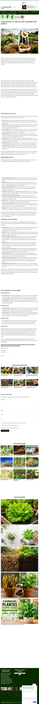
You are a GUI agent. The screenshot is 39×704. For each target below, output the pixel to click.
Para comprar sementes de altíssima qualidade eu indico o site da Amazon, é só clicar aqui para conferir (18, 345)
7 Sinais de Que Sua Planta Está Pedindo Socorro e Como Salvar (14, 598)
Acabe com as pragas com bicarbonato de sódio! (30, 479)
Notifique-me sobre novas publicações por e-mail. (10, 427)
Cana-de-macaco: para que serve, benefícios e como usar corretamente (18, 480)
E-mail (2, 414)
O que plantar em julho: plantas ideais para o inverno (6, 387)
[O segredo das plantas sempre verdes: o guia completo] (19, 611)
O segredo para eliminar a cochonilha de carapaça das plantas (6, 455)
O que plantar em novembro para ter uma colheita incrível (31, 387)
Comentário (3, 399)
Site (1, 418)
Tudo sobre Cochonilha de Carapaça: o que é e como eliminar (19, 455)
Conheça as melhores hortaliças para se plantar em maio (19, 387)
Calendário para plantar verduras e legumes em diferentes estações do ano (32, 375)
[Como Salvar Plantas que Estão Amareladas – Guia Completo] (19, 535)
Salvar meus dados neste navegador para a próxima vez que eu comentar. (14, 422)
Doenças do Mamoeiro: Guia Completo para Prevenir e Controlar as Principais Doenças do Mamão (19, 468)
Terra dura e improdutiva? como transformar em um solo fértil (14, 572)
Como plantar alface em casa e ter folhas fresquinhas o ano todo (14, 524)
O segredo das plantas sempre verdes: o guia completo (12, 624)
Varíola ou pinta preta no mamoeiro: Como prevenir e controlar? (32, 467)
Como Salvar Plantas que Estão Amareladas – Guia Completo (13, 546)
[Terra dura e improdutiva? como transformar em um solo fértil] (19, 559)
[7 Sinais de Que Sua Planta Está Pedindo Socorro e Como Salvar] (19, 585)
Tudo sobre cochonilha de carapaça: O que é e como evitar (6, 479)
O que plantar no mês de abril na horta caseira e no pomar (19, 375)
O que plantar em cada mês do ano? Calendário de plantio (7, 375)
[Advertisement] (19, 2)
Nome (2, 410)
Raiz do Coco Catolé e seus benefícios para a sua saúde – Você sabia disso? (32, 455)
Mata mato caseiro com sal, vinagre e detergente (6, 467)
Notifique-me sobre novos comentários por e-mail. (10, 425)
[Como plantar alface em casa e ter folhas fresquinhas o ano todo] (19, 511)
